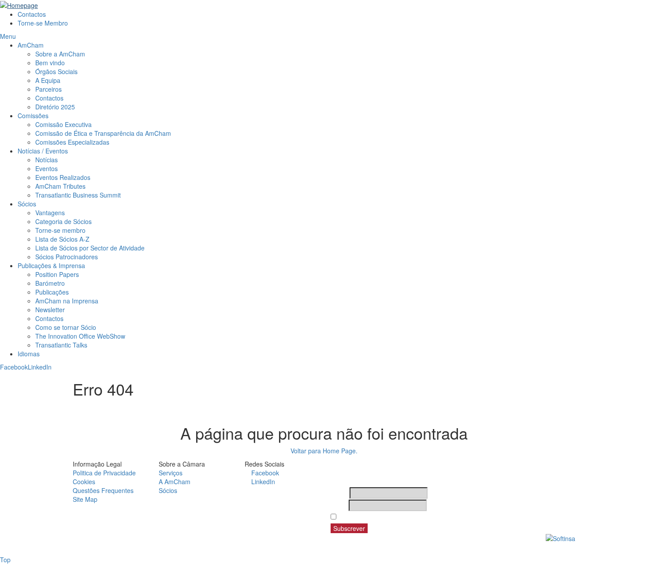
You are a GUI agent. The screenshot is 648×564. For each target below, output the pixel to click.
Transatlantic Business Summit (78, 194)
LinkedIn (40, 366)
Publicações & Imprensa (51, 265)
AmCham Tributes (60, 186)
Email (339, 505)
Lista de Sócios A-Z (62, 239)
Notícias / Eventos (43, 150)
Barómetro (50, 283)
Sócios (27, 203)
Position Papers (57, 274)
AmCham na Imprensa (66, 300)
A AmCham (174, 481)
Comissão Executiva (63, 124)
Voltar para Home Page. (324, 450)
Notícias (46, 159)
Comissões (33, 115)
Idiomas (29, 353)
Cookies (84, 481)
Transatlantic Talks (61, 344)
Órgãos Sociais (56, 71)
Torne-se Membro (43, 23)
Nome (339, 493)
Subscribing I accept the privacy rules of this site (411, 516)
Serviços (170, 472)
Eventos (46, 168)
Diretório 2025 (55, 106)
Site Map (85, 499)
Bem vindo (50, 62)
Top (5, 559)
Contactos (32, 14)
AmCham (31, 45)
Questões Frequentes (103, 490)
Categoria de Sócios (63, 221)
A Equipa (47, 80)
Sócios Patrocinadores (66, 256)
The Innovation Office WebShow (80, 336)
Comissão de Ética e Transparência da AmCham (103, 133)
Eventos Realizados (62, 177)
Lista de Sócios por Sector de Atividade (90, 247)
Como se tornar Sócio (65, 327)
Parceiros (48, 89)
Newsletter (50, 309)
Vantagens (50, 212)
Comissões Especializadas (72, 142)
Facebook (14, 366)
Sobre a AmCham (60, 53)
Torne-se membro (60, 230)
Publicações (52, 292)
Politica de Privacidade (104, 472)
